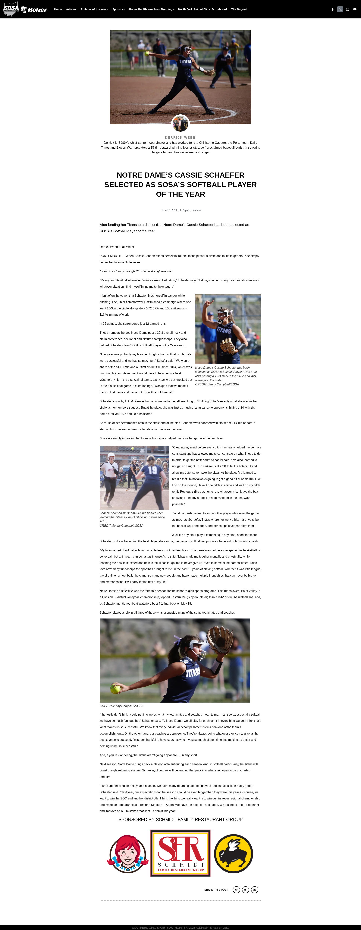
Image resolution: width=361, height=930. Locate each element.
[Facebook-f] (333, 9)
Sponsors (118, 9)
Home (58, 9)
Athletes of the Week (94, 9)
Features (196, 210)
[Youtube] (355, 9)
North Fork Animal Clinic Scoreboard (202, 9)
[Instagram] (347, 9)
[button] (236, 889)
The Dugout (239, 9)
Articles (71, 9)
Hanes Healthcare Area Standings (151, 9)
